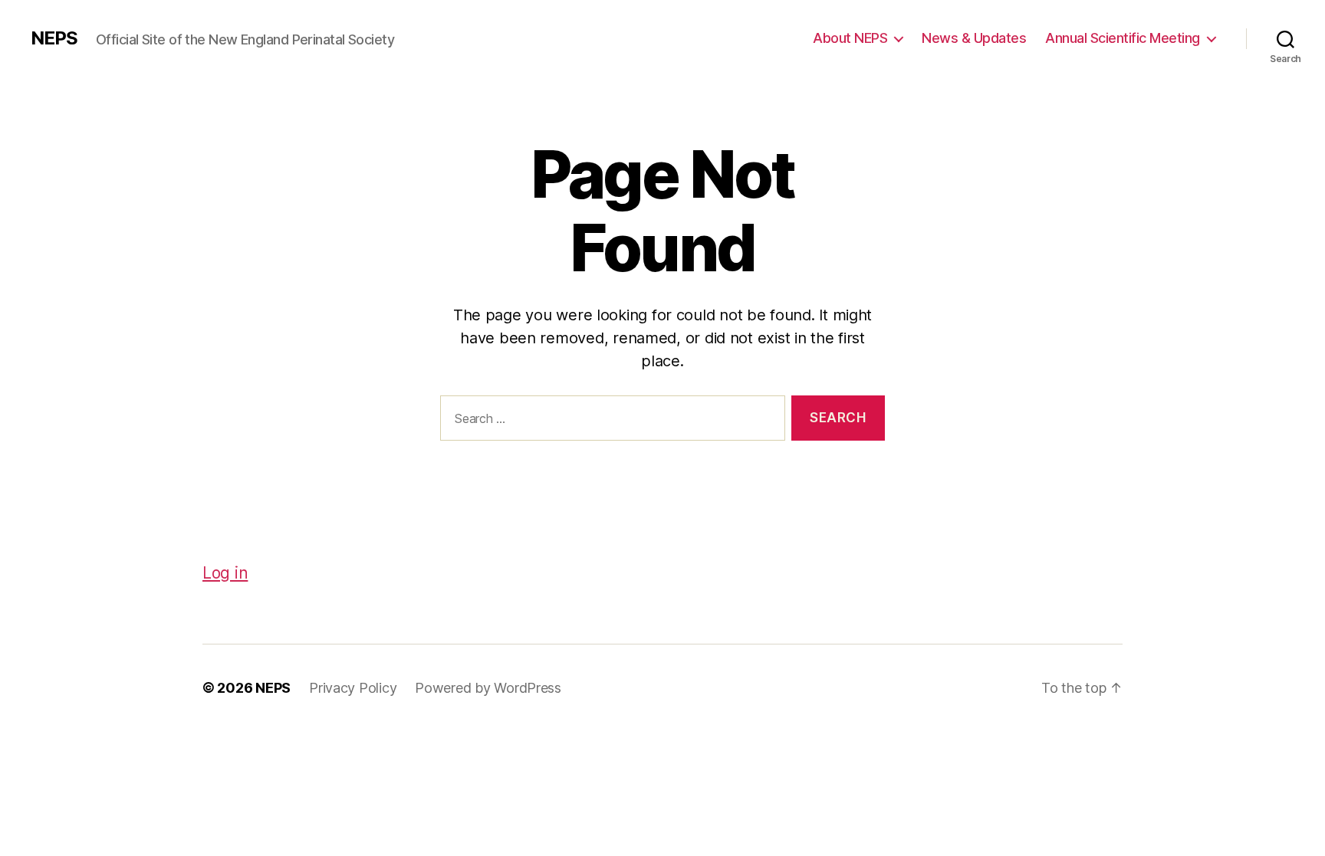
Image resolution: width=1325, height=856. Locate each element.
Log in (225, 572)
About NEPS (850, 38)
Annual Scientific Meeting (1122, 38)
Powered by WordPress (488, 688)
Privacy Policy (352, 688)
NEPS (54, 38)
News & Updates (974, 38)
